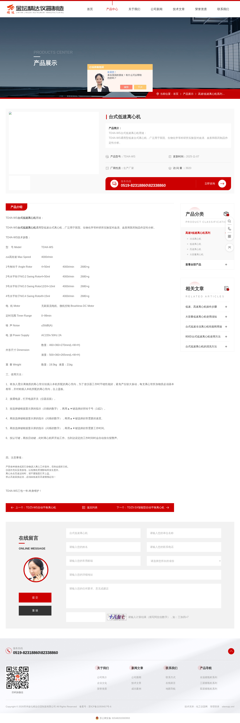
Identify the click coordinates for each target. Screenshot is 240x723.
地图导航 (171, 688)
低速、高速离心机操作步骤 (201, 306)
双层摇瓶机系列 (208, 688)
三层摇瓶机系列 (208, 683)
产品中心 (112, 9)
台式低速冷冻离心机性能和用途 (203, 326)
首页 (90, 9)
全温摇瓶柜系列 (208, 677)
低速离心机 (233, 93)
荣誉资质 (201, 9)
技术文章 (179, 9)
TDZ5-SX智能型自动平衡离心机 (145, 507)
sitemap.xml (228, 706)
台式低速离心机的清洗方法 (201, 346)
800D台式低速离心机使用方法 (203, 336)
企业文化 (102, 683)
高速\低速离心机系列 (210, 93)
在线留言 (171, 683)
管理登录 (214, 706)
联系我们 (223, 9)
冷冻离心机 (195, 238)
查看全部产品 (193, 264)
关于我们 (134, 9)
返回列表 (92, 507)
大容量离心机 (196, 254)
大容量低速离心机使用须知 (201, 316)
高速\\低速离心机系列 (197, 232)
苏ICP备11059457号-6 (99, 706)
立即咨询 (210, 183)
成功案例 (136, 688)
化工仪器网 (203, 706)
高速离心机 (195, 249)
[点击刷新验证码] (117, 617)
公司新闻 (156, 9)
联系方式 (171, 677)
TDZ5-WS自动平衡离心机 (41, 507)
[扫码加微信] (229, 236)
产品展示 (188, 93)
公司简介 (102, 677)
